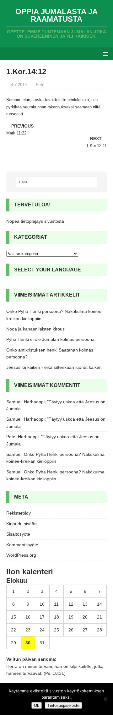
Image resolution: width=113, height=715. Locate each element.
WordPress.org (21, 555)
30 (27, 642)
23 (27, 629)
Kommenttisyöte (22, 544)
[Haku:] (56, 182)
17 (42, 616)
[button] (104, 53)
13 (85, 604)
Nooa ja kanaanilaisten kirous (35, 328)
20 (85, 616)
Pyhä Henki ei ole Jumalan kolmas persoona (50, 339)
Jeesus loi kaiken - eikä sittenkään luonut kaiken (54, 367)
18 (56, 616)
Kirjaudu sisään (21, 523)
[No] (105, 699)
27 (85, 629)
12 (70, 604)
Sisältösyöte (18, 534)
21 (99, 616)
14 (99, 604)
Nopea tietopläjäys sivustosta (35, 221)
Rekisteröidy (18, 513)
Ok (36, 705)
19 (70, 616)
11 (56, 604)
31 (42, 642)
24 (42, 629)
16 (27, 616)
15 (13, 616)
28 (99, 629)
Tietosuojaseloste (63, 705)
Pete (40, 84)
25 (56, 629)
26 (70, 629)
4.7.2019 (19, 84)
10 (42, 604)
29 (13, 642)
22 (13, 629)
